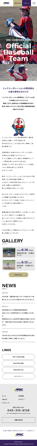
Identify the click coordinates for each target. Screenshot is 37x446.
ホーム (4, 396)
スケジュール (6, 403)
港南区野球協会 (18, 370)
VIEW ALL (18, 275)
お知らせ (4, 399)
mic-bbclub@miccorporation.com (18, 413)
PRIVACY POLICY (18, 441)
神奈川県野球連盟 (18, 357)
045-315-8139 (18, 410)
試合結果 (21, 396)
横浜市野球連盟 (18, 363)
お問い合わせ (17, 3)
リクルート (26, 3)
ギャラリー (21, 399)
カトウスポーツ (18, 376)
